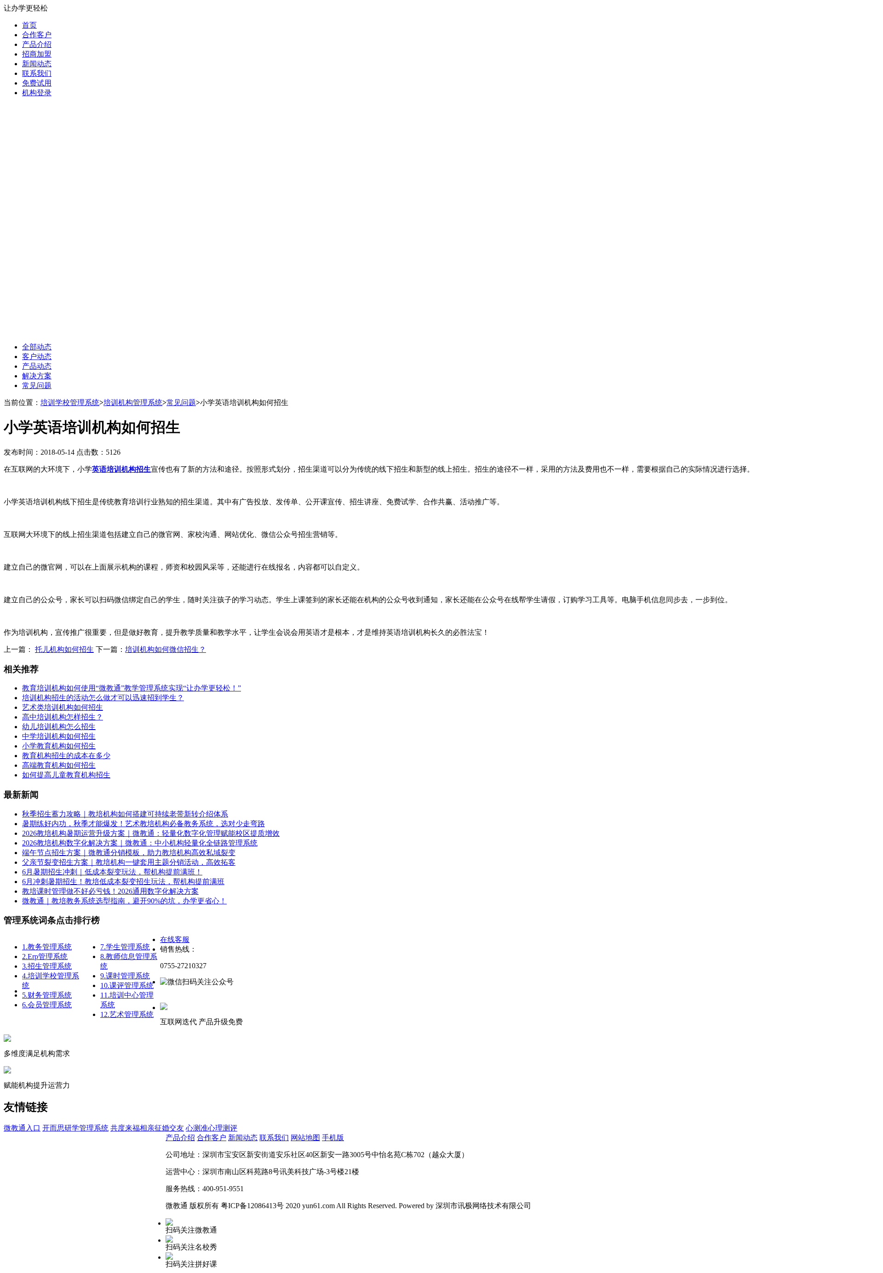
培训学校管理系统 (69, 402)
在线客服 (174, 939)
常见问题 (37, 385)
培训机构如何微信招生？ (165, 649)
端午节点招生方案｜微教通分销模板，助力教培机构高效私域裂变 (128, 852)
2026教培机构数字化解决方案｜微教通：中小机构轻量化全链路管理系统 (140, 843)
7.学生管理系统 (125, 947)
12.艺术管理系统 (127, 1014)
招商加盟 (37, 54)
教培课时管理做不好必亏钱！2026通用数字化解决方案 (110, 891)
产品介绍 (37, 44)
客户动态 (37, 356)
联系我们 (37, 73)
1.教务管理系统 (47, 947)
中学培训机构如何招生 (59, 736)
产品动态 (37, 366)
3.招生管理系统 (47, 966)
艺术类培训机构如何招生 (62, 707)
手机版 (333, 1138)
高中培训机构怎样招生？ (62, 717)
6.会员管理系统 (47, 1005)
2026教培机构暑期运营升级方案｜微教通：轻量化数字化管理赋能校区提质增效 (151, 833)
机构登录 (37, 93)
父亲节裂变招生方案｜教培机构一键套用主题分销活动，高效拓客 (128, 862)
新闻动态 (37, 64)
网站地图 (305, 1138)
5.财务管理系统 (47, 995)
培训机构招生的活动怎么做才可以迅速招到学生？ (103, 698)
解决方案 (37, 376)
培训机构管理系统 (132, 402)
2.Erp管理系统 (45, 956)
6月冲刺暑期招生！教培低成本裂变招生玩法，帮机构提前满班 (123, 881)
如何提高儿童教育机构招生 (66, 775)
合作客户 (37, 35)
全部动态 (37, 347)
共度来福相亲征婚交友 (147, 1128)
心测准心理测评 (211, 1128)
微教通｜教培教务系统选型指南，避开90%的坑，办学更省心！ (124, 901)
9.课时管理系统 (125, 976)
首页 (29, 25)
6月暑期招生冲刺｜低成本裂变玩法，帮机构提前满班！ (112, 872)
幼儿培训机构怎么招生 (59, 727)
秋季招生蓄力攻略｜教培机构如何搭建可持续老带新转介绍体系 (125, 814)
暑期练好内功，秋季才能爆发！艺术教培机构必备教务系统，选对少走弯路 (143, 824)
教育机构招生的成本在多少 (66, 755)
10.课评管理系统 (127, 985)
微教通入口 (22, 1128)
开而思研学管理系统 (75, 1128)
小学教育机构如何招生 (59, 746)
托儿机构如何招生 (64, 649)
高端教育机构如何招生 (59, 765)
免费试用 (37, 83)
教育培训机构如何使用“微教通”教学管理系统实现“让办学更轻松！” (131, 688)
